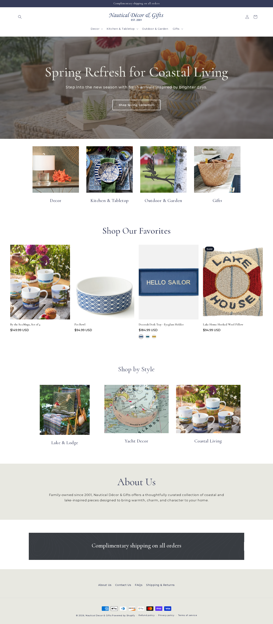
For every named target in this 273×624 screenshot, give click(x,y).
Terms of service (187, 615)
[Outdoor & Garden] (163, 169)
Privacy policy (166, 615)
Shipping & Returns (160, 585)
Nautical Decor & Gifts (98, 615)
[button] (20, 17)
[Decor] (55, 169)
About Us (105, 585)
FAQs (138, 585)
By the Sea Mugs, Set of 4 (25, 324)
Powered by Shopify (123, 615)
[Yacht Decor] (136, 409)
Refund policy (147, 615)
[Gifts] (217, 169)
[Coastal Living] (208, 409)
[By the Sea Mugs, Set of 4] (40, 283)
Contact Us (123, 585)
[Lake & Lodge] (65, 410)
